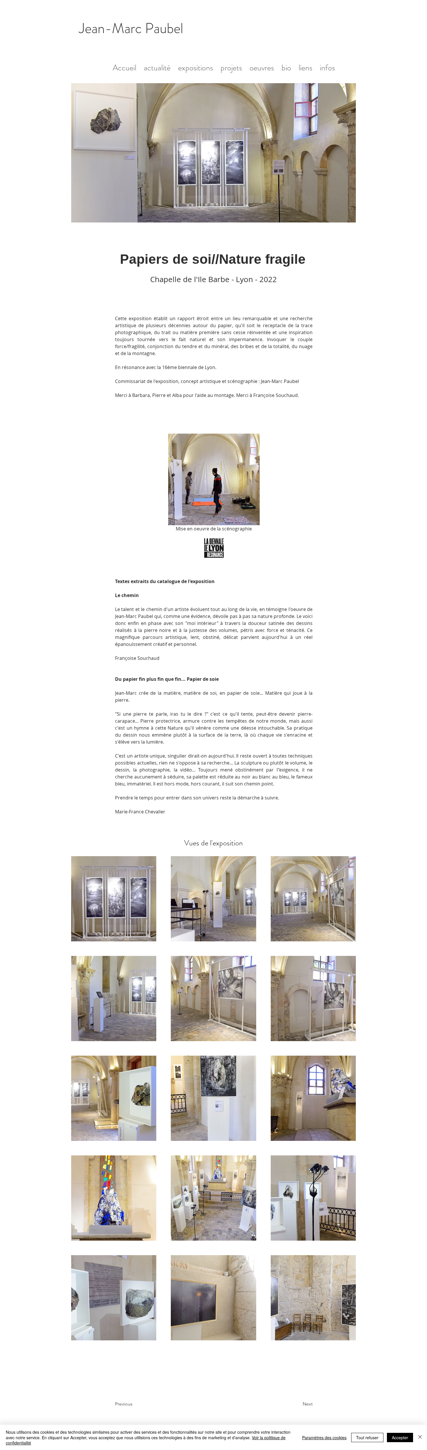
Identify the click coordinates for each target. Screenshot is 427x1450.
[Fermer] (420, 1437)
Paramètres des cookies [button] (324, 1437)
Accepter (400, 1437)
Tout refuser (367, 1437)
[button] (262, 65)
